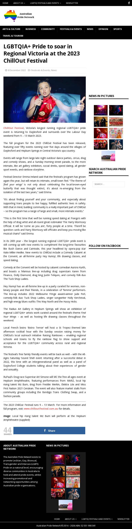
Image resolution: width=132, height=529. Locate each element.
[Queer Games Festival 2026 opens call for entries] (116, 122)
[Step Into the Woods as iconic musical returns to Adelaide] (116, 144)
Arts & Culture (11, 29)
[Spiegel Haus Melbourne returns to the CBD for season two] (101, 110)
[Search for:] (108, 184)
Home (5, 3)
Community (48, 29)
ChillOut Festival (13, 128)
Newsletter (72, 3)
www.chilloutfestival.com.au (41, 408)
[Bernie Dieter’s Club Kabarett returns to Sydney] (101, 133)
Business (31, 29)
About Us (18, 3)
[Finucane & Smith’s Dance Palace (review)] (116, 110)
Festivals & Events (71, 29)
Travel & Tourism (13, 35)
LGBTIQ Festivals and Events (44, 3)
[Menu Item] (129, 3)
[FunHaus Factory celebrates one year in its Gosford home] (101, 144)
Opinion (103, 29)
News (90, 29)
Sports (117, 29)
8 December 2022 (17, 70)
